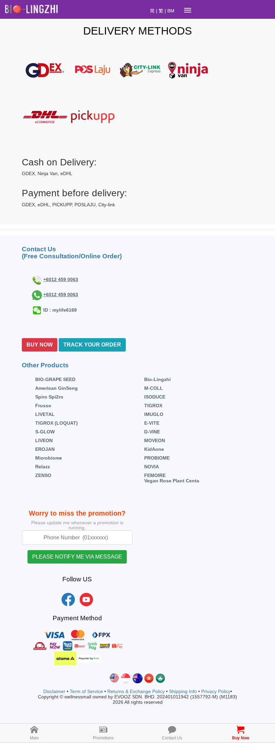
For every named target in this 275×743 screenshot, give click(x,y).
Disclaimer (54, 691)
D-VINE (152, 431)
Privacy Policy (215, 691)
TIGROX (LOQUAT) (56, 423)
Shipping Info (183, 691)
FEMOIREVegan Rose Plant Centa (171, 478)
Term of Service (86, 691)
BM (170, 10)
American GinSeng (56, 388)
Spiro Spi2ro (49, 397)
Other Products (45, 365)
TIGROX (153, 405)
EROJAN (45, 449)
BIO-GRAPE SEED (55, 379)
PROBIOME (157, 458)
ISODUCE (154, 397)
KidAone (154, 449)
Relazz (42, 466)
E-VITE (151, 423)
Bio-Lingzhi (157, 379)
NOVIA (151, 466)
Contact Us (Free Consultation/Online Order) (72, 253)
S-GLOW (45, 431)
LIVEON (44, 440)
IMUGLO (153, 414)
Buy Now (39, 345)
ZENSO (43, 475)
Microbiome (48, 458)
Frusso (43, 405)
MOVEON (154, 440)
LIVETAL (45, 414)
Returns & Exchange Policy (136, 691)
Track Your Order (92, 345)
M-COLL (153, 388)
